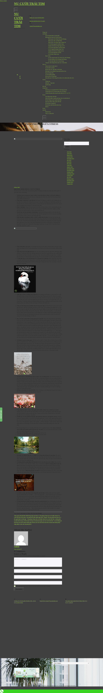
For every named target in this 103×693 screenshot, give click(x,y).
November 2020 (70, 170)
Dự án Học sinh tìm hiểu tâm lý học (53, 105)
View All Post (17, 549)
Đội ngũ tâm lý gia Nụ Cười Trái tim (53, 37)
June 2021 (69, 162)
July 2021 (69, 160)
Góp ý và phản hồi (49, 113)
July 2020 (69, 177)
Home (19, 127)
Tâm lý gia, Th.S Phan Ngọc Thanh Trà (57, 42)
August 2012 (70, 184)
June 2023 (69, 151)
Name (16, 568)
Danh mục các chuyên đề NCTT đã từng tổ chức (56, 89)
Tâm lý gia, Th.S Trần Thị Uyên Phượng (57, 39)
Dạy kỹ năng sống (49, 72)
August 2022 (70, 156)
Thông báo (47, 81)
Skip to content (3, 0)
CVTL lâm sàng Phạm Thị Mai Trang (56, 47)
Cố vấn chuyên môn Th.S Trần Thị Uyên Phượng (59, 57)
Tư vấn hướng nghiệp (50, 74)
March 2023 (69, 155)
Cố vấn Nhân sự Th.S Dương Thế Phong (57, 59)
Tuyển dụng (48, 84)
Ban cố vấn (47, 56)
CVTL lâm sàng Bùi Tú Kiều (54, 52)
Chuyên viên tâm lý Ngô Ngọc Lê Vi (56, 45)
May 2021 (69, 163)
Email (15, 574)
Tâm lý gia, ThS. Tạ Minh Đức (55, 40)
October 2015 (70, 182)
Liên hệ (44, 110)
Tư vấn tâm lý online (50, 67)
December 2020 (70, 168)
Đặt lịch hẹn (48, 111)
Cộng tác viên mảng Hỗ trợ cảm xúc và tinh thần (56, 62)
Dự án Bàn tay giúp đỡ (50, 103)
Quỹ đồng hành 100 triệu (50, 96)
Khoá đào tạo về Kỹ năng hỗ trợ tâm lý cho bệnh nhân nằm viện (59, 78)
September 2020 (70, 173)
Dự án (44, 94)
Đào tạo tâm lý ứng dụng (50, 76)
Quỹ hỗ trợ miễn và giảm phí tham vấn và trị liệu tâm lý (57, 98)
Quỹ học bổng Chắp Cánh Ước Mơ (53, 101)
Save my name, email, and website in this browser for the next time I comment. (33, 586)
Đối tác (47, 106)
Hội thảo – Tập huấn (50, 83)
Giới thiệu (45, 34)
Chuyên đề (45, 88)
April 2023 (69, 153)
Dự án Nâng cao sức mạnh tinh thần (53, 100)
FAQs (44, 108)
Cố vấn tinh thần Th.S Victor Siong (56, 61)
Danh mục (55, 661)
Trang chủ (45, 32)
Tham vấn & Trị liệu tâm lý (51, 66)
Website (16, 580)
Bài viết (44, 86)
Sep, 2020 (17, 187)
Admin (16, 547)
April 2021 (69, 165)
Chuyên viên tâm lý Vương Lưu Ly (56, 50)
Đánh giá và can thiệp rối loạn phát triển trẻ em (55, 71)
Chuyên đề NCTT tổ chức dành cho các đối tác (55, 91)
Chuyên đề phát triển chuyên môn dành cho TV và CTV (57, 93)
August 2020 (70, 175)
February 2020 (70, 178)
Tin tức (44, 79)
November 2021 (70, 158)
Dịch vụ (44, 64)
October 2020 (70, 172)
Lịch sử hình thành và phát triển (52, 35)
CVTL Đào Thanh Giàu (53, 54)
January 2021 (70, 167)
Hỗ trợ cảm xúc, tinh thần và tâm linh (53, 69)
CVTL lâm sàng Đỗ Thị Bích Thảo (56, 44)
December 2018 (70, 180)
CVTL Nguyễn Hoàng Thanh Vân (56, 49)
